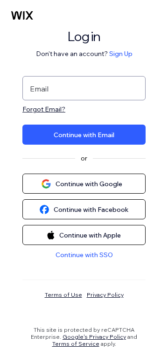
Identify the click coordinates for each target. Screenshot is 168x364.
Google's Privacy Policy (94, 336)
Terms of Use (63, 294)
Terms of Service (75, 343)
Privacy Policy (105, 294)
